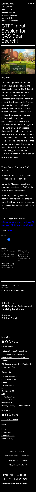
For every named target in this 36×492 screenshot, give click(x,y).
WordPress (22, 484)
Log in (3, 429)
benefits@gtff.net (8, 379)
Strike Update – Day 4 (8, 263)
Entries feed (6, 432)
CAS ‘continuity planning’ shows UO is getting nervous (25, 253)
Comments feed (7, 435)
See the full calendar (9, 420)
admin (6, 288)
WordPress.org (7, 439)
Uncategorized (18, 290)
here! (9, 230)
